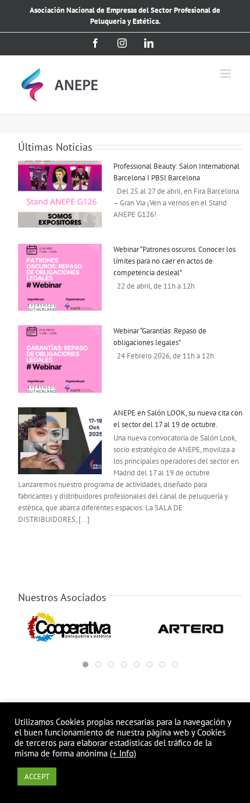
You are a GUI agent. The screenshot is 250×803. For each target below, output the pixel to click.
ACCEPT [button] (36, 776)
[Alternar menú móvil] (226, 73)
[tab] (85, 664)
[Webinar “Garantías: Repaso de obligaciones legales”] (60, 359)
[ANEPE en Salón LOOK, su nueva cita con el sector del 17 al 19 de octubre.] (60, 441)
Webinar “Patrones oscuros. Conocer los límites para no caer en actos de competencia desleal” (174, 261)
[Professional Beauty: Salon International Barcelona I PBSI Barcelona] (60, 194)
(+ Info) (123, 753)
